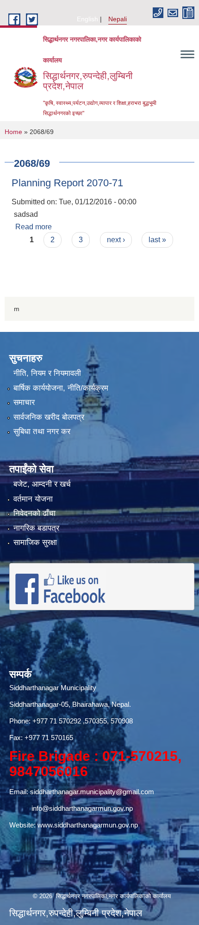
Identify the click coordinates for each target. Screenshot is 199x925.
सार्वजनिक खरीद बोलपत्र (48, 417)
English (87, 19)
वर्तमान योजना (33, 499)
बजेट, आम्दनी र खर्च (42, 484)
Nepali (117, 19)
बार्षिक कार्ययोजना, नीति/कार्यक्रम (60, 388)
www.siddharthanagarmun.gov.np (87, 825)
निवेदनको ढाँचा (34, 513)
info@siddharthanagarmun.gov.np (82, 808)
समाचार (24, 402)
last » (157, 240)
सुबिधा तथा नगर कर (41, 431)
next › (116, 240)
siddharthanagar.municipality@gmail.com (92, 792)
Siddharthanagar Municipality (52, 688)
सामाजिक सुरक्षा (35, 542)
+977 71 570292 (56, 721)
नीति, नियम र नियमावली (47, 373)
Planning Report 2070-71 (67, 183)
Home (13, 131)
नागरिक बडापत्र (36, 528)
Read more (33, 227)
